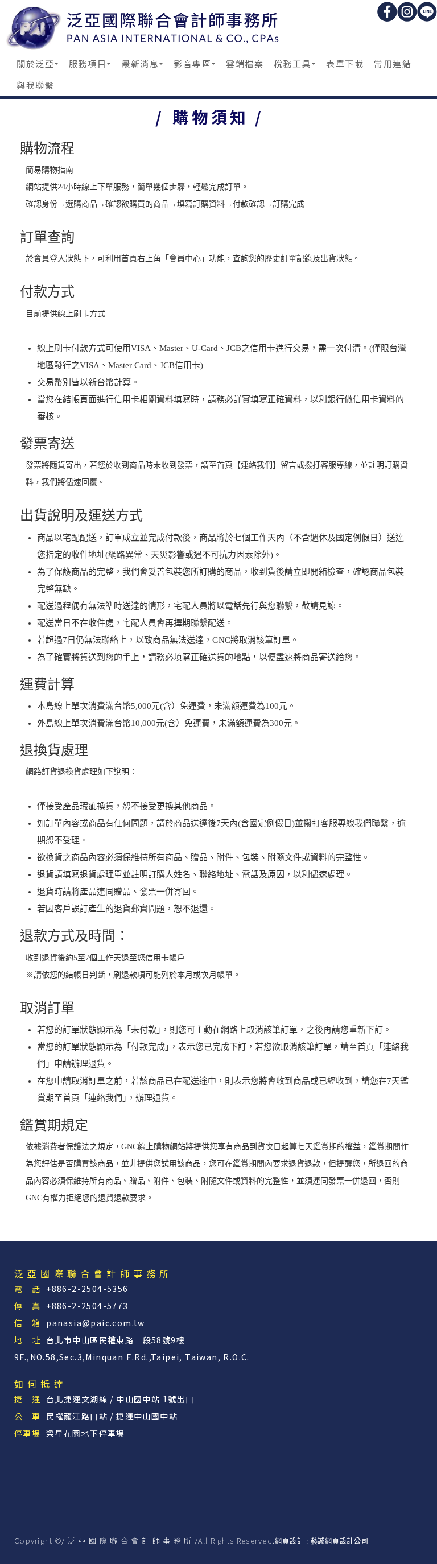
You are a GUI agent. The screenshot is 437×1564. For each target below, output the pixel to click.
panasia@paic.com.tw (95, 1322)
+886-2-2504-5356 (87, 1288)
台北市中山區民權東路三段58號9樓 (115, 1340)
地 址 (27, 1340)
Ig (407, 12)
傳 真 (27, 1305)
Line (427, 12)
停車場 (27, 1433)
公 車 (27, 1416)
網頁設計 (289, 1541)
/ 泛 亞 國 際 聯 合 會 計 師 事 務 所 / (145, 26)
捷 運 (27, 1399)
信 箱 (27, 1322)
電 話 (27, 1288)
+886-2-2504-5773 (87, 1305)
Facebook (387, 12)
